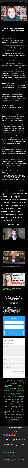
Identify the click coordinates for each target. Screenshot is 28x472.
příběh (15, 406)
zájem (13, 419)
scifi (22, 409)
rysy (20, 409)
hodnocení (17, 390)
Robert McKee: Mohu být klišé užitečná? (12, 266)
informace (7, 391)
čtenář (17, 420)
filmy (12, 390)
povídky (20, 401)
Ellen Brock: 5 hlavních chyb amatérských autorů (13, 243)
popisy (16, 399)
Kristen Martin (7, 396)
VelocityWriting (8, 414)
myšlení (6, 398)
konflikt (22, 395)
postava (20, 399)
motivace (22, 396)
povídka (16, 401)
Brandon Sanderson (11, 385)
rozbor (13, 409)
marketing (17, 396)
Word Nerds (15, 416)
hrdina (22, 390)
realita (21, 406)
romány (10, 409)
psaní (21, 404)
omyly (21, 398)
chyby (6, 386)
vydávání (22, 414)
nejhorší (10, 398)
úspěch (21, 419)
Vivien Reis (15, 414)
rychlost (17, 409)
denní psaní (10, 386)
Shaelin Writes (11, 411)
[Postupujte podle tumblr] (17, 303)
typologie (22, 413)
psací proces (15, 404)
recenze (6, 408)
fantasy (7, 390)
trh (13, 413)
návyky (17, 398)
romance (7, 409)
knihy (14, 395)
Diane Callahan (20, 386)
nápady (13, 398)
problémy (8, 403)
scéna (6, 411)
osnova (10, 399)
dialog (14, 386)
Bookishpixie (16, 383)
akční (22, 380)
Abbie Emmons (17, 380)
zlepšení (10, 419)
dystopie (13, 388)
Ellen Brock (19, 388)
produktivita (18, 403)
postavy (8, 401)
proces (12, 403)
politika (13, 399)
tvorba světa (17, 413)
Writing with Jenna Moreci (14, 416)
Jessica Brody (12, 393)
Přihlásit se (14, 333)
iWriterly (11, 391)
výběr (6, 416)
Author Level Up (15, 382)
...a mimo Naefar (9, 380)
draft (10, 388)
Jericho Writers (17, 391)
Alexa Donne (7, 382)
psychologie (9, 406)
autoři (10, 383)
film (10, 390)
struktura (17, 411)
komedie (18, 395)
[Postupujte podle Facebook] (11, 303)
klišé (8, 395)
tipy (5, 413)
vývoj (9, 416)
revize (13, 408)
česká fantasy (12, 420)
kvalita (13, 396)
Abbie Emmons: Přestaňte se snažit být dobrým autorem (12, 289)
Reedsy (10, 408)
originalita (7, 399)
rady (19, 406)
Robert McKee (19, 408)
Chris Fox (20, 385)
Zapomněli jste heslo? (8, 329)
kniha (10, 395)
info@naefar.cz (9, 462)
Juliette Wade (18, 393)
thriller (22, 411)
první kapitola (10, 404)
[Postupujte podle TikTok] (12, 435)
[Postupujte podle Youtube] (15, 435)
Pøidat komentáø (18, 372)
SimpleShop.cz (21, 179)
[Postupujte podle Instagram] (14, 303)
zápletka (17, 419)
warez (12, 416)
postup (13, 401)
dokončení (7, 388)
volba (19, 414)
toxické (11, 413)
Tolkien (8, 413)
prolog (5, 404)
